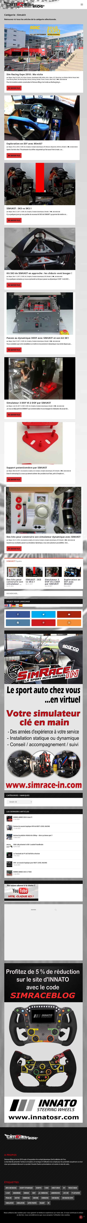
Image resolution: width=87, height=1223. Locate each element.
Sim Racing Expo (22, 79)
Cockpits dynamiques (37, 147)
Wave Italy (52, 79)
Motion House (72, 77)
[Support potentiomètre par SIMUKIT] (39, 443)
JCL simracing (43, 1193)
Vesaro (47, 79)
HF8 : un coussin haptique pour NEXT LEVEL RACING (30, 863)
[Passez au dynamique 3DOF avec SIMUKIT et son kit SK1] (39, 313)
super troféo (32, 1203)
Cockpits (28, 147)
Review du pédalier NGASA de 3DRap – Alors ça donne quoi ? (32, 835)
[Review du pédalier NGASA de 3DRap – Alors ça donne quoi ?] (9, 837)
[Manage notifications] (81, 1217)
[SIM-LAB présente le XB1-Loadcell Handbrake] (9, 846)
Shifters (59, 147)
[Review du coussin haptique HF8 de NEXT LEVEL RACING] (9, 828)
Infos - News (49, 77)
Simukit (38, 79)
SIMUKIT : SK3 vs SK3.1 (19, 208)
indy (33, 1193)
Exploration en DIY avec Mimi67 (24, 143)
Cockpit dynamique (26, 1188)
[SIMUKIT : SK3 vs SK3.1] (39, 184)
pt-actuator (76, 1193)
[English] (6, 605)
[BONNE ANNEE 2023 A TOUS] (9, 873)
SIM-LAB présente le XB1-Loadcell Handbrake (28, 844)
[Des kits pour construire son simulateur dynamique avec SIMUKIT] (43, 510)
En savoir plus (14, 88)
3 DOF (21, 147)
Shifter (17, 1198)
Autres (37, 540)
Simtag (34, 79)
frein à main (72, 1188)
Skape (10, 77)
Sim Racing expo (67, 1198)
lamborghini (55, 1193)
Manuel (48, 147)
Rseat (15, 79)
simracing (44, 1198)
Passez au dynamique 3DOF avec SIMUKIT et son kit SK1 (38, 338)
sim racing (55, 1198)
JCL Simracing (57, 77)
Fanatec (29, 77)
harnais (26, 1193)
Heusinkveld (35, 77)
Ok (43, 1219)
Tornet (43, 79)
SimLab (29, 79)
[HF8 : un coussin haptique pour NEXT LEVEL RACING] (9, 864)
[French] (10, 605)
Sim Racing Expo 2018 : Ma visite (25, 74)
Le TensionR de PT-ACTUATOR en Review (26, 854)
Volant (42, 1203)
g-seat (8, 1193)
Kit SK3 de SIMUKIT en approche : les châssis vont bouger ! (39, 273)
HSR (40, 77)
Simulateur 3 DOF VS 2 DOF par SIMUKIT (29, 402)
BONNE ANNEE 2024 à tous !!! (22, 817)
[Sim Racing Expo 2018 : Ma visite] (43, 47)
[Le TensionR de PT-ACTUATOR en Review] (9, 855)
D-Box (24, 77)
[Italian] (17, 605)
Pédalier (8, 1198)
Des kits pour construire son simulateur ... (15, 581)
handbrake (17, 1193)
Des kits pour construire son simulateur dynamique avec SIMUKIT (44, 536)
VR (48, 1203)
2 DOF (23, 406)
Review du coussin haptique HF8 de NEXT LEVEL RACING (31, 826)
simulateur (9, 1203)
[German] (14, 605)
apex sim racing (11, 1188)
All (22, 77)
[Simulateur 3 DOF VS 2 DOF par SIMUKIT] (39, 378)
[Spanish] (21, 605)
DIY (44, 147)
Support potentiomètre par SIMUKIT (27, 467)
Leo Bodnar (65, 77)
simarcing (26, 1198)
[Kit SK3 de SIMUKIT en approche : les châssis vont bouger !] (39, 249)
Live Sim (65, 1193)
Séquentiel (53, 147)
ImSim (43, 77)
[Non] (84, 1216)
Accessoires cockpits (27, 471)
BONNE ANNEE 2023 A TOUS (22, 872)
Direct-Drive (56, 1188)
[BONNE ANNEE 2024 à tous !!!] (9, 818)
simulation (20, 1203)
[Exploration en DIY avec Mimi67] (42, 117)
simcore (35, 1198)
